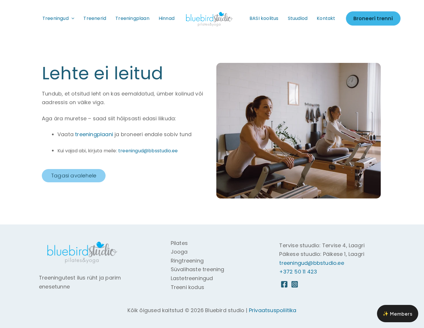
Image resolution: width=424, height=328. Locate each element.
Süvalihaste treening (197, 269)
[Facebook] (284, 284)
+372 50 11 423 (298, 271)
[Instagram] (295, 284)
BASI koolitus (264, 18)
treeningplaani (94, 134)
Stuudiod (298, 18)
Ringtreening (187, 260)
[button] (71, 18)
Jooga (179, 251)
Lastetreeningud (192, 278)
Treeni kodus (187, 287)
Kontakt (326, 18)
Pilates (179, 243)
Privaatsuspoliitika (273, 310)
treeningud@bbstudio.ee (311, 263)
